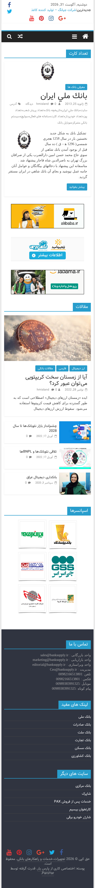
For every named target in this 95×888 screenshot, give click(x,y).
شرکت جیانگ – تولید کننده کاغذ (53, 10)
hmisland (42, 104)
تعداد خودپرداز (73, 116)
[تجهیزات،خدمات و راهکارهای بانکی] (85, 36)
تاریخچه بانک (52, 110)
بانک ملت (84, 732)
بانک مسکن (83, 748)
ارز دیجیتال (78, 368)
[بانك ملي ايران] (47, 65)
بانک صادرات (82, 724)
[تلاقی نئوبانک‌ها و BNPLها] (75, 449)
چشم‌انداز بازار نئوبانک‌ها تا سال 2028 (35, 428)
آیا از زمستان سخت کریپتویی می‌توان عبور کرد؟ (56, 380)
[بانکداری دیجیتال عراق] (75, 475)
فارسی (62, 368)
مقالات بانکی (45, 368)
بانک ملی (84, 716)
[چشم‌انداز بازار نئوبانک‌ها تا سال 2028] (75, 424)
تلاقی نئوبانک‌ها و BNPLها (38, 451)
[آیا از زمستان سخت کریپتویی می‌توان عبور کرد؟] (47, 318)
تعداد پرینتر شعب (33, 110)
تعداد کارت (57, 116)
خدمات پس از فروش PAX (72, 801)
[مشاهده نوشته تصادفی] (20, 36)
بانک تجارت (83, 740)
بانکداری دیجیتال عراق (42, 477)
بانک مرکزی (83, 786)
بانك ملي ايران (63, 96)
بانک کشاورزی (81, 756)
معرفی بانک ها (76, 87)
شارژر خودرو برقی (78, 817)
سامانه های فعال (39, 116)
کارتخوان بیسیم (80, 809)
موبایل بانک (64, 122)
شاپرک (86, 793)
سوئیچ (24, 116)
